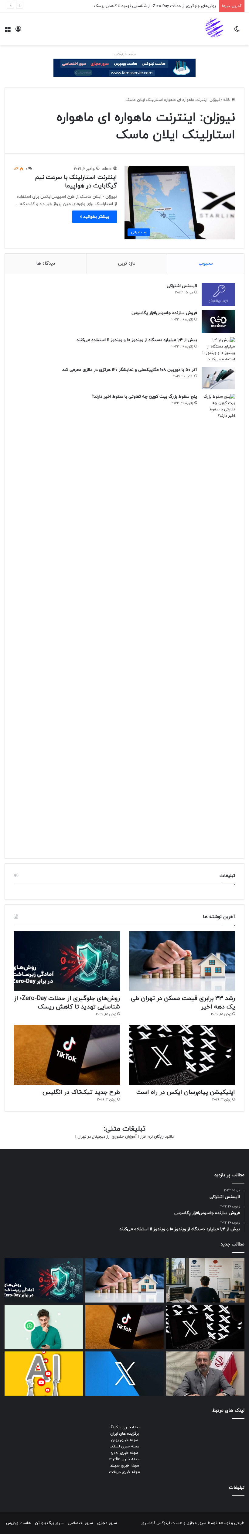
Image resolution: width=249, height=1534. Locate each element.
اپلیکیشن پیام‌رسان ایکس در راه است (185, 1092)
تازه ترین (126, 263)
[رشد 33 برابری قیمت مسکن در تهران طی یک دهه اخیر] (182, 961)
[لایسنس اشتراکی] (218, 294)
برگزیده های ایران (124, 1433)
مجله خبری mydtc (124, 1459)
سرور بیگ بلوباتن (49, 1523)
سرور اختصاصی (80, 1523)
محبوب (206, 263)
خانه (227, 100)
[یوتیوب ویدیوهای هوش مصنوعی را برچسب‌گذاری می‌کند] (44, 1373)
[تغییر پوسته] (237, 31)
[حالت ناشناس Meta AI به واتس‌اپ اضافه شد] (44, 1327)
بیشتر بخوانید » (94, 217)
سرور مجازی (196, 1523)
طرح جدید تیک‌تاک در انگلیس (81, 1092)
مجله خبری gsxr (124, 1453)
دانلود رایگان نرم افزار (157, 1136)
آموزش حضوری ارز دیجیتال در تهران (107, 1136)
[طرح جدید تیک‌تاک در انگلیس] (67, 1055)
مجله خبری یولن (124, 1440)
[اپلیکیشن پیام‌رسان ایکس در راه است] (182, 1055)
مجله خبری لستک (124, 1446)
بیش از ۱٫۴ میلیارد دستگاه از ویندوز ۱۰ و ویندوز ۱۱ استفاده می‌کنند (137, 340)
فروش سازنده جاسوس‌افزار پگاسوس (164, 313)
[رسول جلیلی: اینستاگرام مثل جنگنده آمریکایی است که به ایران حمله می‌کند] (205, 1373)
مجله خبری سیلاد (124, 1465)
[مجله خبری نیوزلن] (215, 29)
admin (107, 168)
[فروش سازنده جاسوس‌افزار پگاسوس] (218, 321)
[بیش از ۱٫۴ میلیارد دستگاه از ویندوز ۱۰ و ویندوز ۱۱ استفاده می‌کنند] (218, 350)
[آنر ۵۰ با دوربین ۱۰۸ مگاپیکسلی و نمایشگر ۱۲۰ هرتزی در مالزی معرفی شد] (218, 378)
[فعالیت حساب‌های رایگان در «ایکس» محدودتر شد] (124, 1373)
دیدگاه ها (45, 263)
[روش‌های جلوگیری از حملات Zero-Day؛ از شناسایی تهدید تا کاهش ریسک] (67, 961)
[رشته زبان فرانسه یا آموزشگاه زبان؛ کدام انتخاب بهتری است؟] (205, 1280)
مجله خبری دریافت (124, 1472)
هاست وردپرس (18, 1523)
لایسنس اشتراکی (182, 286)
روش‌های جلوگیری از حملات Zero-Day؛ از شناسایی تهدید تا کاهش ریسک (155, 6)
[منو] (8, 31)
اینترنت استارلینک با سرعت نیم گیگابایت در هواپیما (76, 181)
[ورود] (18, 31)
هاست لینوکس (125, 54)
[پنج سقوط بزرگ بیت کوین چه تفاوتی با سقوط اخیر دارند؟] (218, 621)
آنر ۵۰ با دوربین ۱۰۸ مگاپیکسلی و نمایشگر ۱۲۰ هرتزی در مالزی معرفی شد (129, 370)
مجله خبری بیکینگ (125, 1427)
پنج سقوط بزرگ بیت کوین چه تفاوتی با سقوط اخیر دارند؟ (144, 396)
